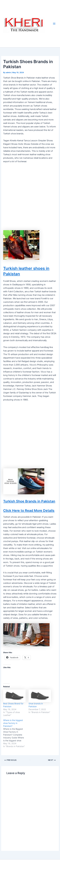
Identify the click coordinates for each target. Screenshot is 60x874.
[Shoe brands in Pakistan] (40, 696)
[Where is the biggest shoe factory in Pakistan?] (16, 733)
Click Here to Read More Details (28, 511)
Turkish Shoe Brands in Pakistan (29, 501)
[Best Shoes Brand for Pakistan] (14, 696)
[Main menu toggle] (54, 24)
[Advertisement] (30, 198)
